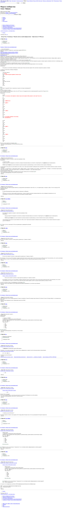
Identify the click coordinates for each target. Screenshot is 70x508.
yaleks (6, 228)
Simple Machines (16, 503)
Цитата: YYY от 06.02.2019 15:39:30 (7, 388)
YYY (6, 359)
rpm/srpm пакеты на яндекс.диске (6, 356)
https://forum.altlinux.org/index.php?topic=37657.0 (9, 53)
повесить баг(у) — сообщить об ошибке (34, 356)
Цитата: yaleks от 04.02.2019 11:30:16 (7, 254)
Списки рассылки (19, 0)
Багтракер (14, 0)
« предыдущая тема (4, 30)
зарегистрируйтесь (13, 12)
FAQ (52, 0)
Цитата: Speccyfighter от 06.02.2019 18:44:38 (8, 462)
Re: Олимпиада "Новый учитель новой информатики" (9, 155)
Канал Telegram (30, 0)
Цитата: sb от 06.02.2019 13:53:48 (6, 411)
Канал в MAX (36, 0)
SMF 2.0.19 (5, 503)
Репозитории (56, 0)
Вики (10, 0)
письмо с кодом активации (11, 13)
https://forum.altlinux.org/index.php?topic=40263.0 (9, 52)
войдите (7, 12)
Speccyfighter (7, 198)
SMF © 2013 (10, 503)
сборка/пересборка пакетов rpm (20, 356)
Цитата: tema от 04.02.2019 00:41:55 (7, 211)
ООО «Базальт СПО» (4, 0)
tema (6, 38)
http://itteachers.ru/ (3, 55)
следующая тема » (11, 30)
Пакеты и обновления (47, 0)
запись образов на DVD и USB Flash (49, 356)
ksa (6, 334)
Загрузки (40, 0)
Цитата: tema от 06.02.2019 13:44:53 (7, 346)
